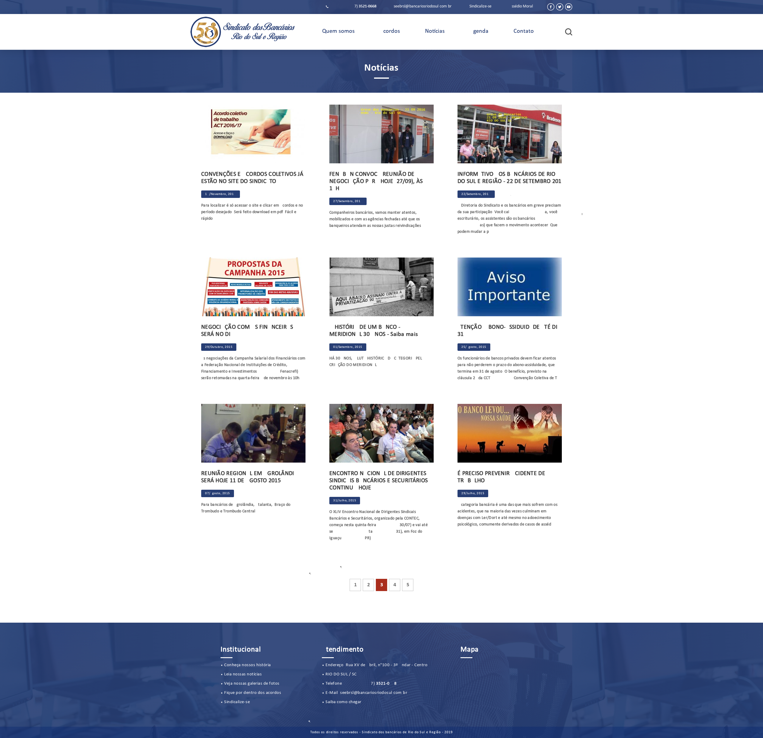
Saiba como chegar (343, 702)
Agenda (479, 31)
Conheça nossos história (247, 665)
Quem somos (338, 31)
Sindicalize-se (480, 6)
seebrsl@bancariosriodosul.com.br (423, 6)
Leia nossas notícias (243, 674)
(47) (353, 6)
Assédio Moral (521, 6)
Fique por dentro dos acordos (252, 693)
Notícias (435, 31)
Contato (524, 31)
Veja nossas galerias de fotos (252, 683)
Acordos (390, 31)
